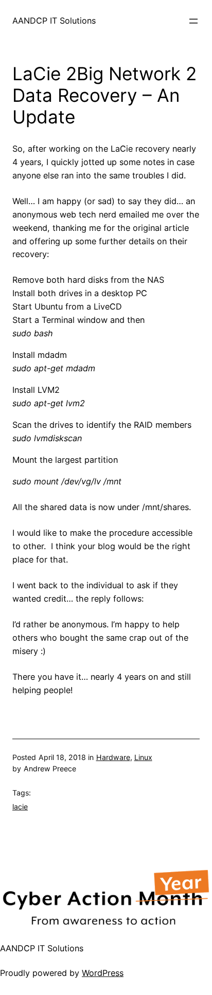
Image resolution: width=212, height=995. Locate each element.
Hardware (113, 757)
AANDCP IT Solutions (54, 20)
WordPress (102, 973)
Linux (143, 757)
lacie (20, 806)
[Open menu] (193, 21)
